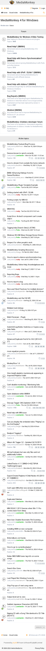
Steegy (18, 252)
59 (41, 368)
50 (36, 447)
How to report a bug (15, 282)
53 (43, 447)
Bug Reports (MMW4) (16, 96)
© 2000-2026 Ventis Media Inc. (12, 648)
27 (41, 483)
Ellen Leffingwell (21, 490)
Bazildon (19, 165)
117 (43, 408)
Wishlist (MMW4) (14, 110)
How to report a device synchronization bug (24, 257)
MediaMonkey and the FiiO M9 (18, 298)
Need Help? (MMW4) (16, 46)
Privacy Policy (39, 648)
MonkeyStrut (20, 480)
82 (41, 346)
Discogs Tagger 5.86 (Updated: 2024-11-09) (24, 403)
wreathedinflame (21, 588)
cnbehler (19, 344)
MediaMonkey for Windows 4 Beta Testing (25, 37)
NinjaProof (19, 332)
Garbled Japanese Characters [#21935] (22, 604)
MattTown (19, 146)
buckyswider (20, 291)
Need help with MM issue (16, 413)
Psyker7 (18, 202)
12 (38, 158)
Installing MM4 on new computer (20, 529)
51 (38, 447)
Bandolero (19, 319)
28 (43, 483)
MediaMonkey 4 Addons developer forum (25, 122)
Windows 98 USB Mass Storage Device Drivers (25, 235)
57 (36, 368)
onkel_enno (20, 177)
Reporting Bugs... (13, 274)
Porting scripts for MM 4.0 (17, 200)
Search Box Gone (14, 568)
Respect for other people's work (19, 242)
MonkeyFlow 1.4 (13, 363)
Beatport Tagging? (14, 433)
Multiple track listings (15, 308)
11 (36, 158)
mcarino (19, 378)
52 (41, 447)
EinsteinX (19, 468)
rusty (18, 195)
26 (38, 483)
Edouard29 (19, 445)
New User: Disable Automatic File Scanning (23, 520)
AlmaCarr (19, 300)
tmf (17, 310)
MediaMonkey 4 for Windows (19, 20)
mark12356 (20, 599)
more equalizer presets (16, 351)
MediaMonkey (25, 2)
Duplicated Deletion (14, 499)
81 (38, 346)
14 (43, 158)
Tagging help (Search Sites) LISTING (21, 228)
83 (43, 346)
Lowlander (20, 155)
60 (43, 368)
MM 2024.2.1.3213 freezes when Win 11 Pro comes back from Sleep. (24, 509)
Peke (18, 187)
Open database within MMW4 (18, 394)
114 (34, 408)
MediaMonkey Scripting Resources (20, 250)
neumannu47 (20, 580)
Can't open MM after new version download (24, 488)
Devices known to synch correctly (20, 153)
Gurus (12, 25)
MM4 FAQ (11, 209)
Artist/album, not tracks (16, 538)
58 (38, 368)
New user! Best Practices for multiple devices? (25, 289)
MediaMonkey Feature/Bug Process (21, 144)
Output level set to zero (16, 597)
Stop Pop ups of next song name (20, 585)
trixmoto (19, 245)
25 (36, 483)
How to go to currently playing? (19, 547)
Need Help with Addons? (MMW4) (21, 84)
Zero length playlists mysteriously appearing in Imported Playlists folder (25, 374)
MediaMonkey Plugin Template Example (22, 185)
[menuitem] (6, 8)
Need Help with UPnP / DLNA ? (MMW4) (24, 72)
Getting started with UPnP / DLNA (20, 192)
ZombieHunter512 (22, 354)
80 (36, 346)
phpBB (15, 643)
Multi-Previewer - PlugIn (16, 317)
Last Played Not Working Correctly (20, 578)
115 (37, 408)
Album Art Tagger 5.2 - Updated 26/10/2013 (24, 442)
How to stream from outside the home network (25, 163)
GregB (18, 426)
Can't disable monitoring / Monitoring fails (23, 385)
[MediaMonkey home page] (11, 2)
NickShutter (20, 366)
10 (41, 180)
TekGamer (19, 435)
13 (41, 158)
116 (40, 408)
